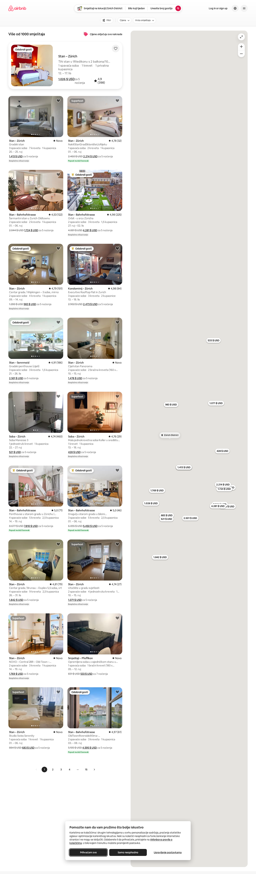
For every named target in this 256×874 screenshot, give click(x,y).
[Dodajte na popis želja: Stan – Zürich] (58, 100)
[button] (66, 79)
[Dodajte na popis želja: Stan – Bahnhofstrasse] (58, 174)
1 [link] (44, 769)
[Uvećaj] (241, 46)
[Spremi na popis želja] (115, 48)
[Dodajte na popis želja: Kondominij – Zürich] (117, 248)
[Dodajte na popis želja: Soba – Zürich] (58, 396)
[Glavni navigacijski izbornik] (244, 8)
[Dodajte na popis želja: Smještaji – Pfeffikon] (117, 618)
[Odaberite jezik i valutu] (235, 8)
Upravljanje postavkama (168, 852)
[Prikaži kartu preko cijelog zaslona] (241, 36)
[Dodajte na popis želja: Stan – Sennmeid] (58, 322)
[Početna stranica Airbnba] (17, 8)
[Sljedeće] (94, 769)
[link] (36, 769)
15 (86, 769)
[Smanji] (241, 53)
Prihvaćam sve (88, 852)
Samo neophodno (128, 852)
